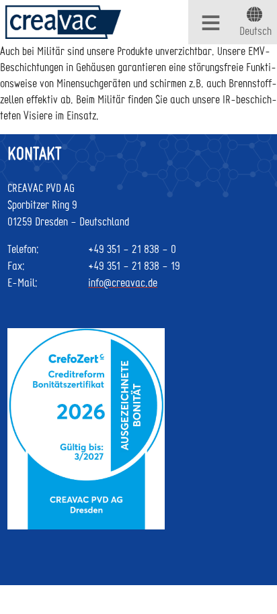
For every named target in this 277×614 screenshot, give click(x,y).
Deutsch (255, 30)
